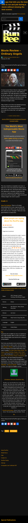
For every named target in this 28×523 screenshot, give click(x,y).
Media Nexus (4, 452)
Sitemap (3, 463)
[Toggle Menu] (2, 2)
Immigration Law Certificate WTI (9, 465)
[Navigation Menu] (25, 32)
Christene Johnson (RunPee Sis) (11, 57)
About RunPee (4, 450)
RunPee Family (5, 460)
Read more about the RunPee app (14, 177)
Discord (10, 364)
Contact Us (4, 457)
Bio (14, 414)
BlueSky (14, 364)
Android (23, 13)
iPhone (19, 13)
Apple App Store (9, 275)
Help (2, 455)
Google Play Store (18, 275)
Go (21, 19)
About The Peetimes (6, 205)
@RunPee (3, 364)
